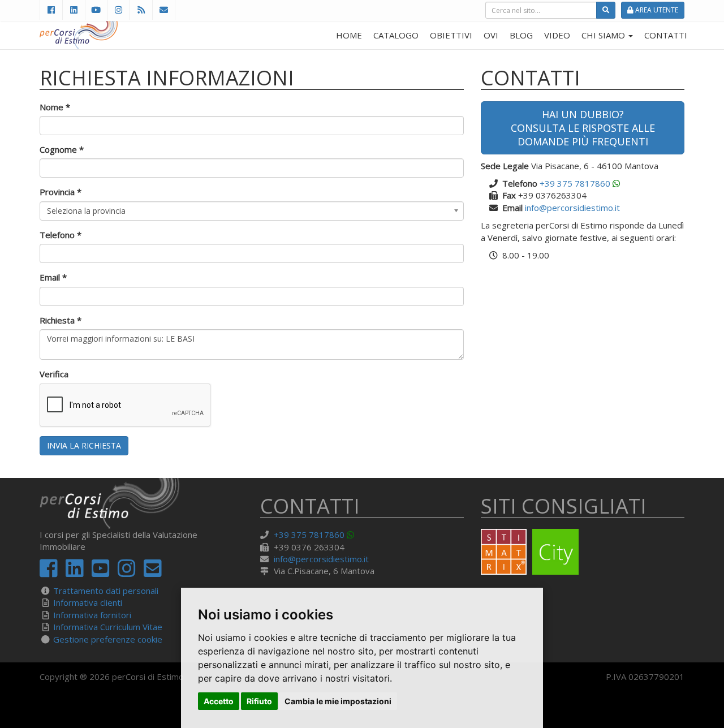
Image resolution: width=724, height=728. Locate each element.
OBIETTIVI (451, 35)
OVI (491, 35)
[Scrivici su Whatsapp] (616, 183)
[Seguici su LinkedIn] (73, 10)
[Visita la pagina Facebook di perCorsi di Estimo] (51, 10)
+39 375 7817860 (575, 183)
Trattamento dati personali (105, 590)
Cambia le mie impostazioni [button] (338, 701)
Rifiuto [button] (259, 701)
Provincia (60, 191)
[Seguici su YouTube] (96, 10)
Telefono (60, 234)
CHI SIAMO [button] (604, 35)
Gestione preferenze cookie (107, 639)
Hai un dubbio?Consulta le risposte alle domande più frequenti (583, 127)
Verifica (54, 374)
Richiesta (60, 320)
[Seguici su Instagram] (118, 10)
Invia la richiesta (84, 445)
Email (53, 277)
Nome (55, 107)
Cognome (62, 149)
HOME (349, 35)
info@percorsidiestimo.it (572, 207)
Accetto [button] (219, 701)
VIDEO (557, 35)
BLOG (521, 35)
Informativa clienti (87, 602)
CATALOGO (396, 35)
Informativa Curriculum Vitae (107, 626)
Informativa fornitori (92, 615)
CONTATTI (665, 35)
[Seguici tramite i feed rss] (141, 10)
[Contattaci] (163, 10)
